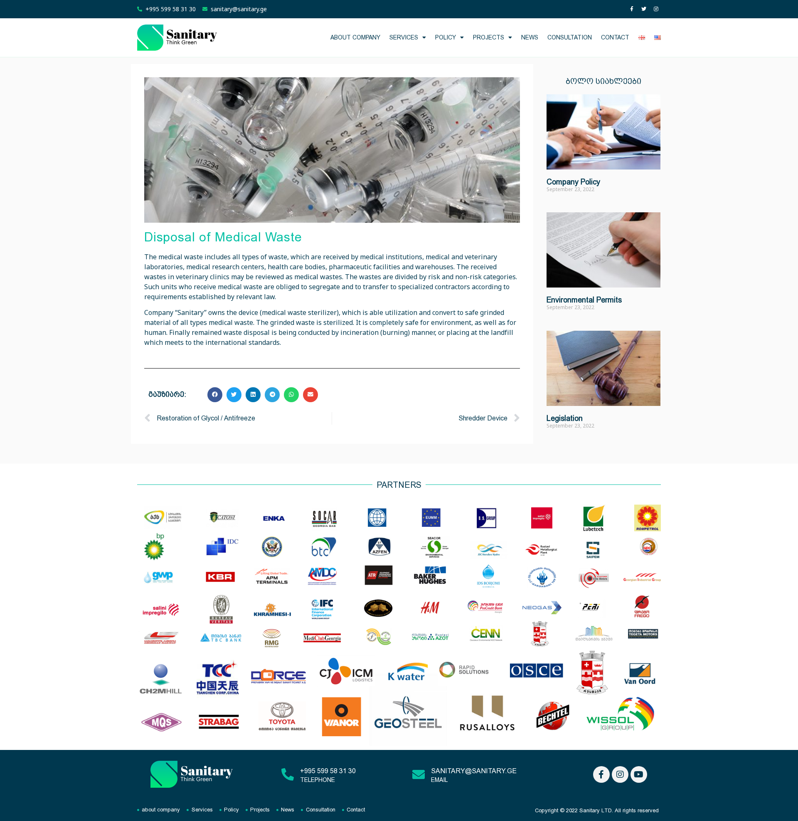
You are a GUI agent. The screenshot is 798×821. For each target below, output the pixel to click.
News (529, 37)
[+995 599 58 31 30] (287, 774)
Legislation (565, 418)
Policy (445, 37)
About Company (355, 37)
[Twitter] (644, 9)
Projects (488, 37)
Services (403, 37)
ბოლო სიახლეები (603, 81)
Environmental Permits (584, 299)
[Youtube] (639, 774)
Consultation (569, 37)
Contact (615, 37)
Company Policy (573, 181)
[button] (214, 394)
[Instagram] (656, 9)
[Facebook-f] (632, 9)
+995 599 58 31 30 (328, 771)
